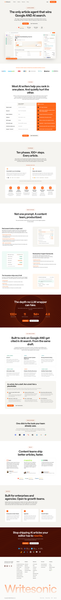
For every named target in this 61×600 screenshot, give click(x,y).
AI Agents (18, 568)
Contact (50, 568)
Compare (34, 568)
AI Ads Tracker (19, 578)
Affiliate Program (52, 567)
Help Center (35, 575)
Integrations (35, 570)
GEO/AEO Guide (35, 573)
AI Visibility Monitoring (20, 564)
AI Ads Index (35, 564)
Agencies (26, 565)
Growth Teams (27, 567)
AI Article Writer (19, 570)
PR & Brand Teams (28, 570)
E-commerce (27, 568)
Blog (33, 565)
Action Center (19, 567)
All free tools (43, 567)
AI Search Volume (19, 573)
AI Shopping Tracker (20, 576)
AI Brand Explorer (19, 575)
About (50, 564)
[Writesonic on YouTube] (7, 566)
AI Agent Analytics (20, 565)
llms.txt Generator (44, 564)
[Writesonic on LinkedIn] (4, 566)
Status (50, 570)
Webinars (34, 578)
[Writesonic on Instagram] (11, 566)
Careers (50, 565)
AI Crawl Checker (44, 565)
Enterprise (26, 564)
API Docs (34, 576)
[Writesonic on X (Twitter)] (9, 566)
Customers (34, 567)
